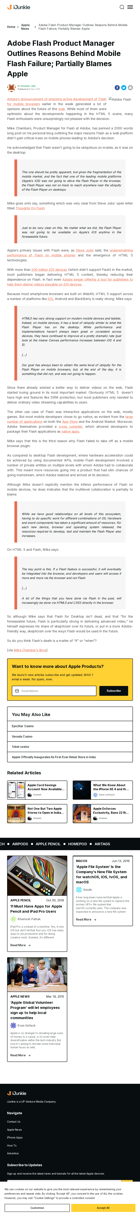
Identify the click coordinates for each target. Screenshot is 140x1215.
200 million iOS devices (49, 270)
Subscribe (114, 690)
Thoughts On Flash (30, 208)
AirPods (11, 844)
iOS (50, 299)
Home (11, 27)
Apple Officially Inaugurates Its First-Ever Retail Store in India (54, 757)
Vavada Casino (22, 736)
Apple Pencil (39, 844)
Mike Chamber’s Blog (30, 650)
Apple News (25, 26)
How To (12, 1145)
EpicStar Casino (23, 726)
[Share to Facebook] (117, 87)
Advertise (13, 1153)
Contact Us (13, 1121)
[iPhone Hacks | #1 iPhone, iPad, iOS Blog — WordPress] (19, 7)
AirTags (93, 844)
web (61, 109)
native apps (70, 431)
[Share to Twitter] (123, 87)
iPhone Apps (15, 1137)
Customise (37, 1207)
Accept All (103, 1207)
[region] (70, 1198)
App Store (70, 422)
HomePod (68, 844)
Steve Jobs (85, 250)
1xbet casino (20, 746)
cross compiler (70, 426)
